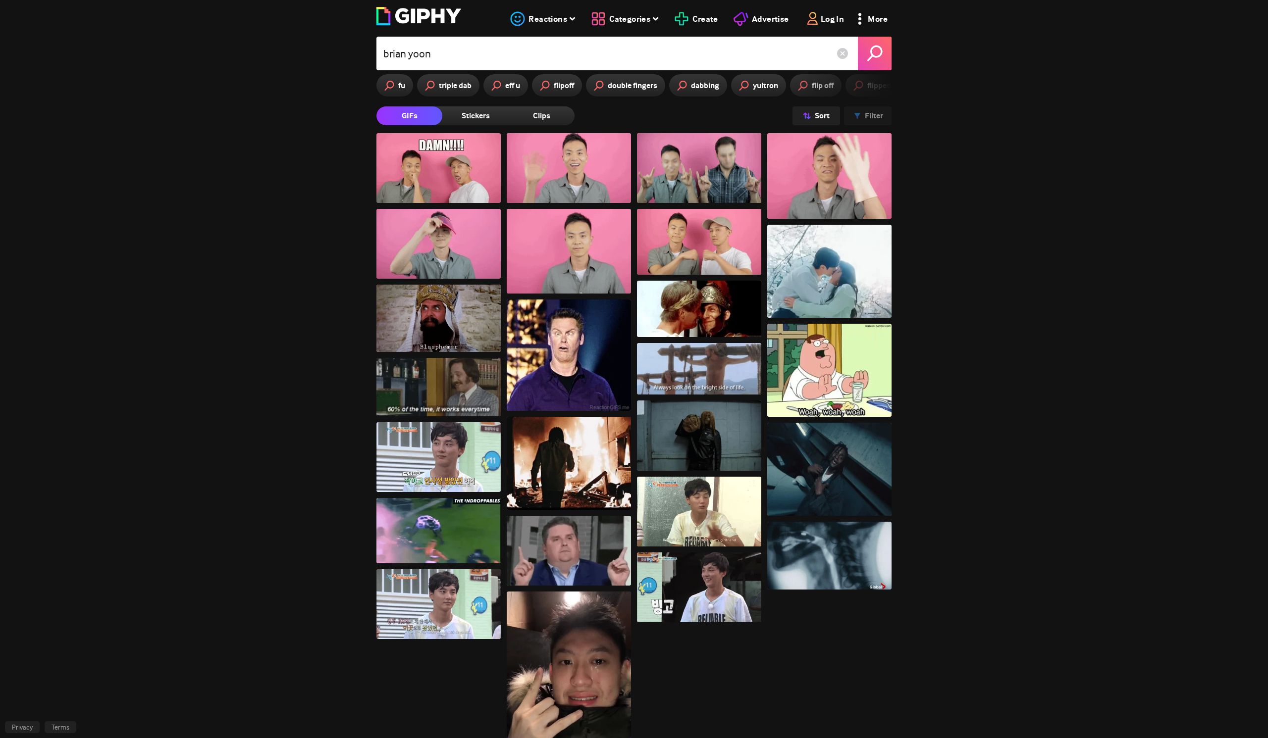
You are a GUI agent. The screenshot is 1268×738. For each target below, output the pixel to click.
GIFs (410, 115)
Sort (822, 115)
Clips (541, 115)
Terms (60, 727)
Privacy (22, 727)
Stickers (476, 115)
